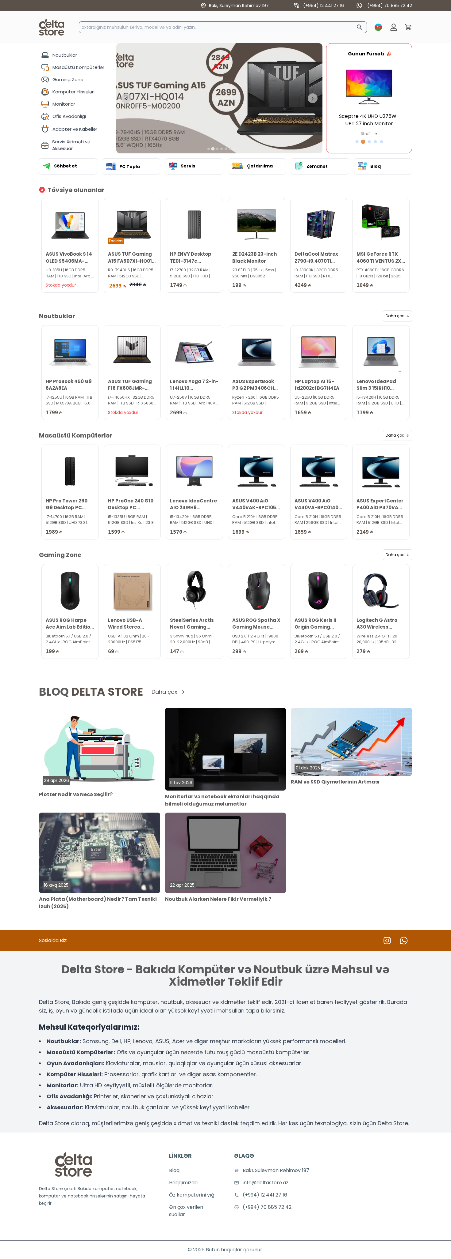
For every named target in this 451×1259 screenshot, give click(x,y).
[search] (359, 27)
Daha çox (395, 315)
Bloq (174, 1170)
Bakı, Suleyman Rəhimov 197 (239, 5)
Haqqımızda (183, 1182)
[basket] (408, 27)
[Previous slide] (126, 98)
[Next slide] (313, 98)
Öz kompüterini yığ (191, 1194)
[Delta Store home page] (51, 27)
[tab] (208, 149)
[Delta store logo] (73, 1164)
